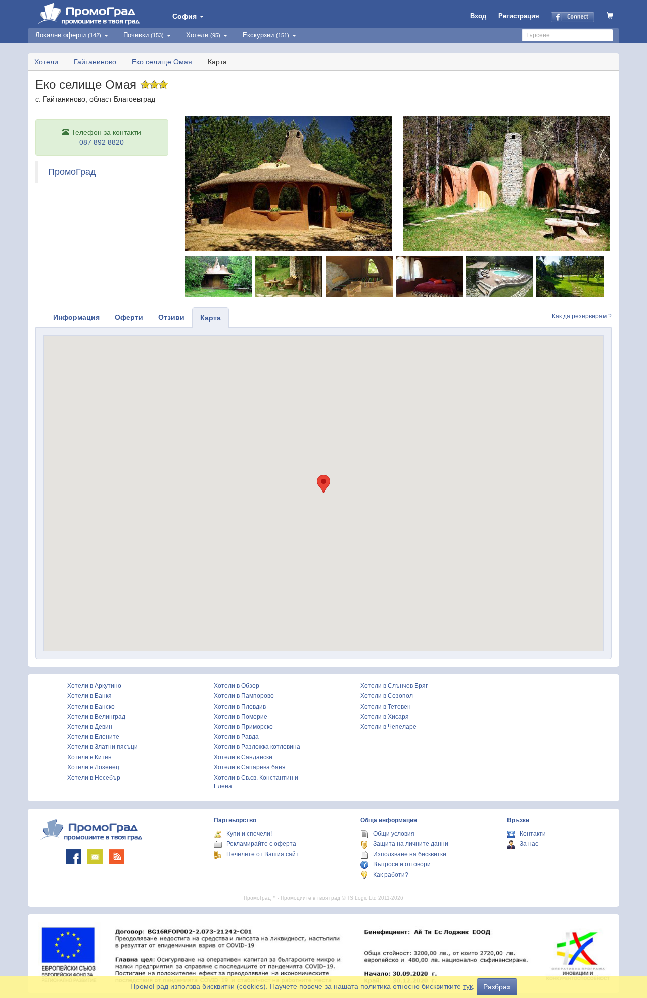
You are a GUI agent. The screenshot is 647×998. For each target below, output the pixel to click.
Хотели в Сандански (243, 757)
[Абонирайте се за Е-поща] (95, 856)
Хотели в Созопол (386, 696)
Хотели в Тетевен (385, 706)
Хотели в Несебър (93, 777)
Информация (76, 317)
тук (468, 986)
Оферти (129, 317)
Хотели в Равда (236, 736)
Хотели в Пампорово (244, 696)
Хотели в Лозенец (93, 767)
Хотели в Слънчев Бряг (394, 685)
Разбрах (497, 987)
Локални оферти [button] (68, 35)
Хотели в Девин (89, 726)
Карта (210, 318)
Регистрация (518, 16)
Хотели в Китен (89, 757)
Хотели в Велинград (96, 716)
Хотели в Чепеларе (388, 726)
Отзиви (171, 317)
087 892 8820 (101, 142)
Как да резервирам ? (582, 316)
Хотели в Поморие (240, 716)
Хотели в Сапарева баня (250, 767)
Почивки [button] (143, 35)
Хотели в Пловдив (240, 706)
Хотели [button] (203, 35)
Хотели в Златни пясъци (102, 747)
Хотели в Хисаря (384, 716)
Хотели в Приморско (243, 726)
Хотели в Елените (93, 736)
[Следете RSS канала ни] (116, 856)
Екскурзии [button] (266, 35)
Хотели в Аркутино (94, 685)
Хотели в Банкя (89, 696)
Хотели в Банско (91, 706)
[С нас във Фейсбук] (73, 856)
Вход (478, 16)
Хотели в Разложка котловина (257, 747)
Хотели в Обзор (236, 685)
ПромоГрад (72, 172)
